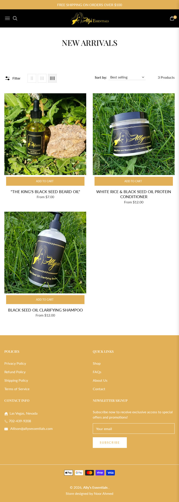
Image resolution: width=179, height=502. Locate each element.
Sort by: (101, 77)
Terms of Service (16, 389)
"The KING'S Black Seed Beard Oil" (45, 191)
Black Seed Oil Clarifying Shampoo (45, 310)
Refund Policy (15, 372)
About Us (100, 380)
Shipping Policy (16, 380)
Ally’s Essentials (95, 487)
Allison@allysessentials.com (31, 428)
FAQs (97, 372)
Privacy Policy (15, 363)
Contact (99, 389)
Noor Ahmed (103, 493)
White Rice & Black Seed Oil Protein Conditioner (133, 194)
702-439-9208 (19, 421)
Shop (97, 363)
